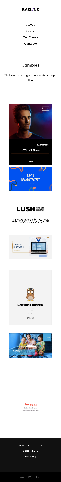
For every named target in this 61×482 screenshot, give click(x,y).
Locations (38, 445)
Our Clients (30, 37)
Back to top (29, 456)
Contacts (30, 43)
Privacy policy (25, 445)
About (30, 24)
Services (30, 30)
